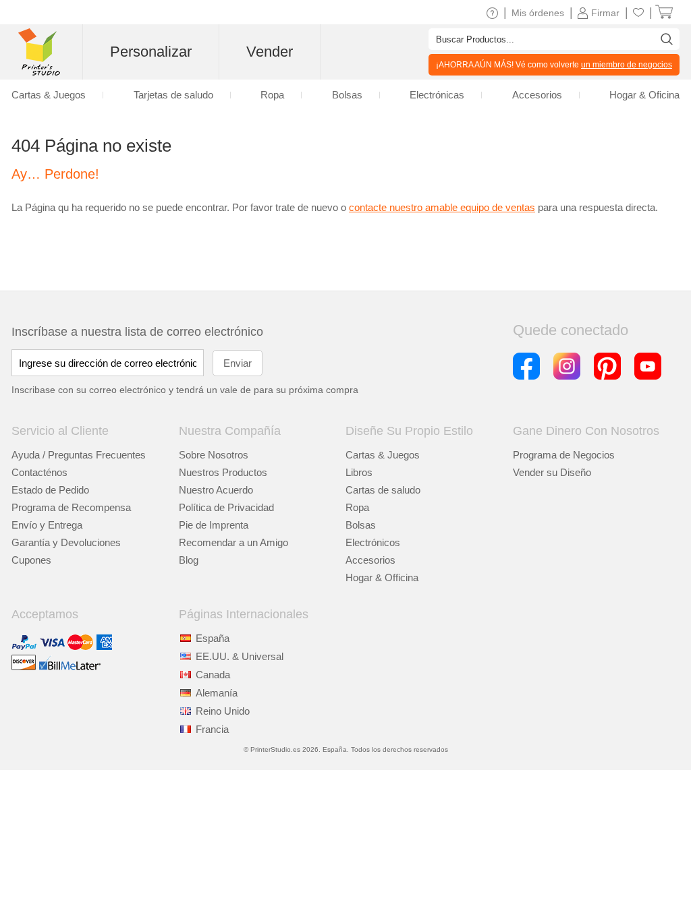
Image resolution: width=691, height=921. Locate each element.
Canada (213, 674)
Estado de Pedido (50, 490)
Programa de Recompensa (71, 507)
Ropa (357, 507)
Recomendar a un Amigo (233, 542)
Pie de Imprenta (213, 525)
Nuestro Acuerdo (216, 490)
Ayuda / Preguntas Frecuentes (78, 454)
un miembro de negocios (626, 64)
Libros (359, 472)
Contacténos (39, 472)
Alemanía (217, 693)
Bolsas (361, 525)
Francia (212, 729)
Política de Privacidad (226, 507)
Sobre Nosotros (213, 454)
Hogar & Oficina (644, 94)
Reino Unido (223, 711)
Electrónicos (373, 542)
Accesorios (370, 560)
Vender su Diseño (552, 472)
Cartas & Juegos (383, 454)
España (212, 638)
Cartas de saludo (383, 490)
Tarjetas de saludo (173, 94)
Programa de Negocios (564, 454)
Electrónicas (437, 94)
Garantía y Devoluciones (66, 542)
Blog (188, 560)
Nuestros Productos (223, 472)
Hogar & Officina (382, 577)
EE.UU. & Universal (239, 656)
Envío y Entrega (46, 525)
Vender (269, 51)
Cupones (31, 560)
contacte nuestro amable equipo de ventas (442, 207)
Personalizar (151, 51)
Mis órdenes (538, 12)
